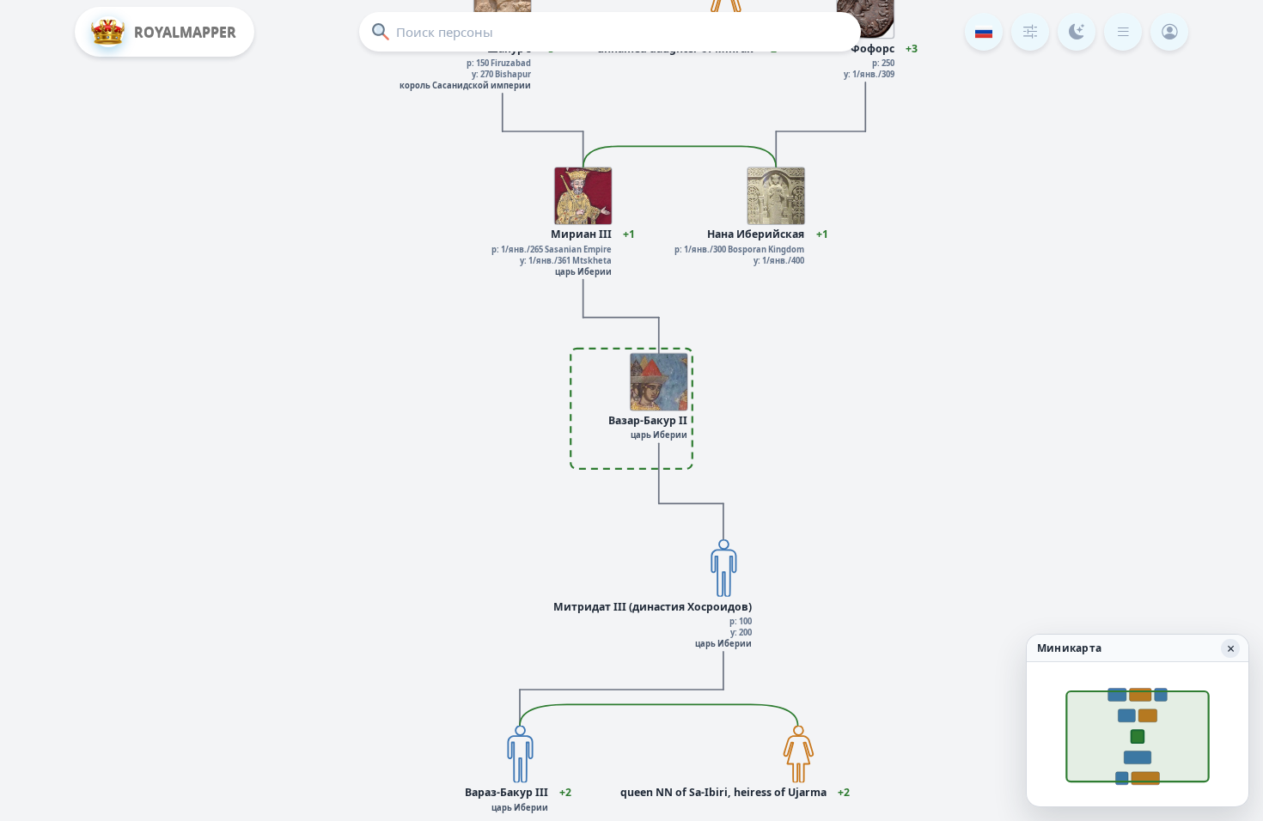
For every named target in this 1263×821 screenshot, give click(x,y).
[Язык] (984, 32)
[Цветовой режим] (1076, 32)
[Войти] (1169, 32)
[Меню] (1123, 32)
